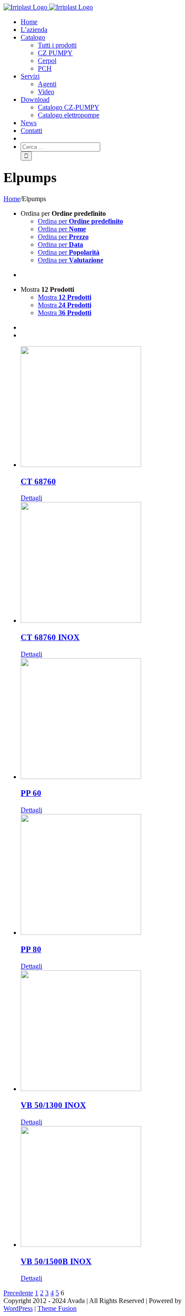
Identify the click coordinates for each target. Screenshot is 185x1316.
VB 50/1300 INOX (53, 1105)
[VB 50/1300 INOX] (101, 1031)
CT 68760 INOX (50, 637)
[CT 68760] (101, 407)
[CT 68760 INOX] (101, 563)
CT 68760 (38, 481)
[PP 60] (101, 719)
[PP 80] (101, 875)
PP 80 (31, 949)
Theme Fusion (57, 1308)
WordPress (18, 1308)
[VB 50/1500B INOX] (101, 1187)
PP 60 (31, 793)
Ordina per (80, 221)
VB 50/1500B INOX (56, 1261)
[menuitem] (101, 22)
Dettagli (31, 498)
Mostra (64, 297)
